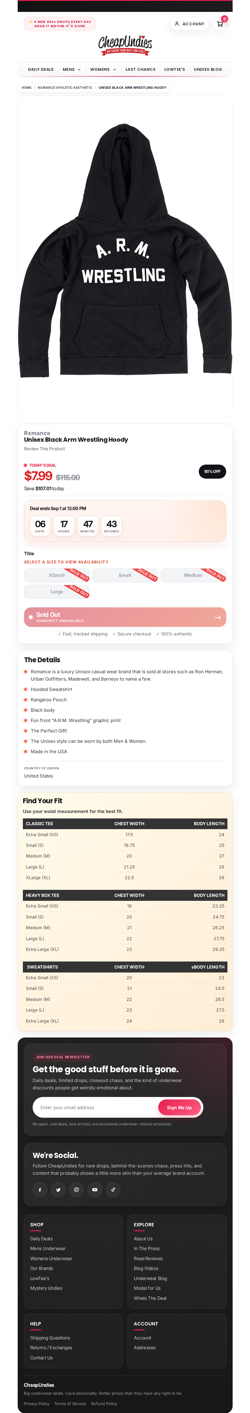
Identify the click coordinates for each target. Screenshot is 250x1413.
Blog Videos (146, 1268)
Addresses (145, 1347)
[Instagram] (76, 1189)
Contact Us (41, 1358)
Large (57, 592)
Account (142, 1338)
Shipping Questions (50, 1338)
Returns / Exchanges (51, 1347)
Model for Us (147, 1288)
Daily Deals (41, 69)
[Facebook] (40, 1189)
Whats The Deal (150, 1298)
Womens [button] (100, 69)
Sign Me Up (179, 1107)
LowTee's (174, 69)
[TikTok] (113, 1189)
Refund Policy (104, 1403)
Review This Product (44, 448)
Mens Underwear (48, 1248)
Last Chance (140, 69)
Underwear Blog (150, 1278)
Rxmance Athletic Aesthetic (65, 88)
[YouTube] (95, 1189)
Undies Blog (208, 69)
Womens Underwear (51, 1258)
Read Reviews (148, 1258)
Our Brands (41, 1268)
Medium (193, 575)
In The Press (147, 1248)
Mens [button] (69, 69)
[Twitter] (58, 1189)
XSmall (57, 575)
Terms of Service (70, 1403)
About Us (143, 1239)
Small (125, 575)
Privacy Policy (36, 1403)
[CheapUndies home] (125, 45)
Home (27, 88)
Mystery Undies (46, 1288)
